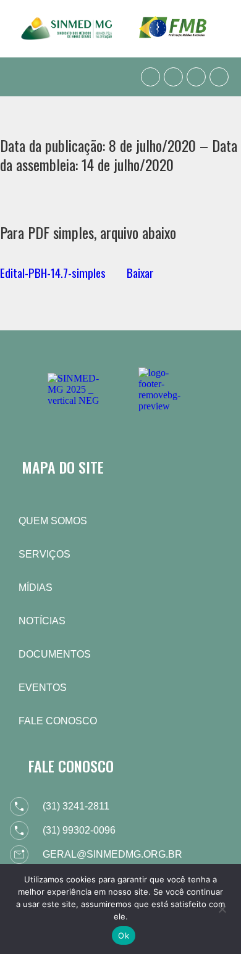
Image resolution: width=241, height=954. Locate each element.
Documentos (55, 654)
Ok (123, 935)
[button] (21, 77)
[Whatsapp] (150, 76)
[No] (222, 908)
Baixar (140, 273)
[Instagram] (196, 76)
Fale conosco (58, 721)
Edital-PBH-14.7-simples (53, 273)
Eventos (43, 687)
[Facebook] (173, 76)
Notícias (42, 621)
